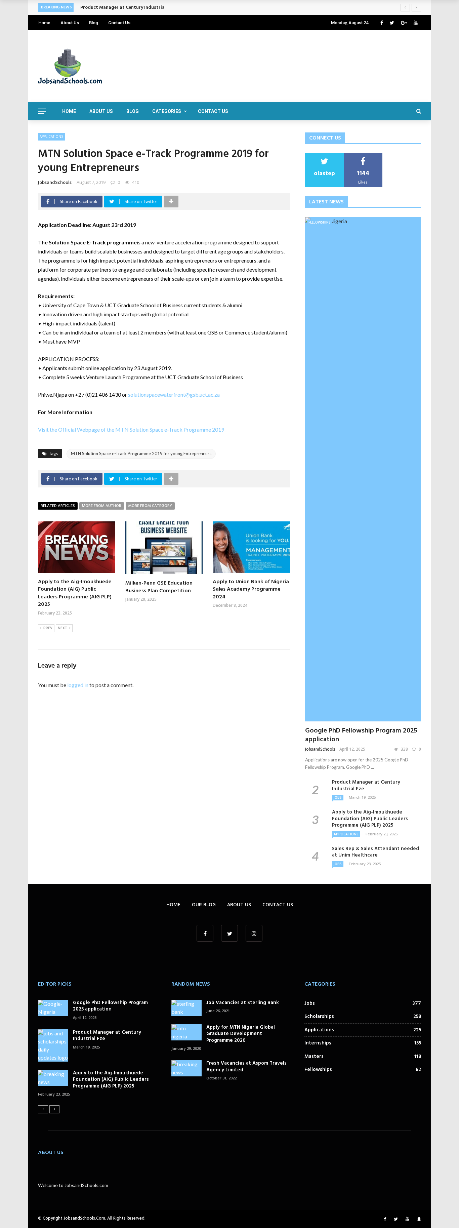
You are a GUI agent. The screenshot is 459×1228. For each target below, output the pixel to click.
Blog (93, 22)
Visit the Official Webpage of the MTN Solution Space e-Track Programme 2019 (131, 429)
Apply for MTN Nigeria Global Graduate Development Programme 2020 (240, 1033)
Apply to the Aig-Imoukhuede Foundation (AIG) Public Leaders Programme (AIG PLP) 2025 (75, 593)
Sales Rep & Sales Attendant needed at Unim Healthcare (375, 852)
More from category (150, 506)
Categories (166, 111)
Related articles (58, 506)
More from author (101, 506)
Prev (47, 628)
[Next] (54, 1109)
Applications (51, 136)
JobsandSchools (55, 182)
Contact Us (119, 22)
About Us (69, 22)
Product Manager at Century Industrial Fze (127, 7)
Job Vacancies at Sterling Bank (242, 1003)
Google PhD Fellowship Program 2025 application (361, 735)
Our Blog (204, 904)
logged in (77, 685)
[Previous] (43, 1109)
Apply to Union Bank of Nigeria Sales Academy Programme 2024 (251, 589)
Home (44, 22)
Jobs (338, 797)
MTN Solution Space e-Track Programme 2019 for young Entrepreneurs (141, 453)
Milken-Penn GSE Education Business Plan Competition (159, 587)
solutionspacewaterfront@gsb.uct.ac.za (174, 394)
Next (62, 628)
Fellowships (319, 222)
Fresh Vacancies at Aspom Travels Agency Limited (246, 1066)
